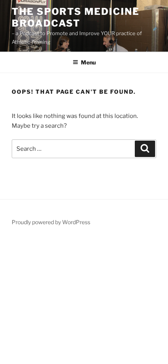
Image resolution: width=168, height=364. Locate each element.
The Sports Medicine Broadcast (75, 17)
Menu (88, 62)
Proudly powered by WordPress (51, 222)
